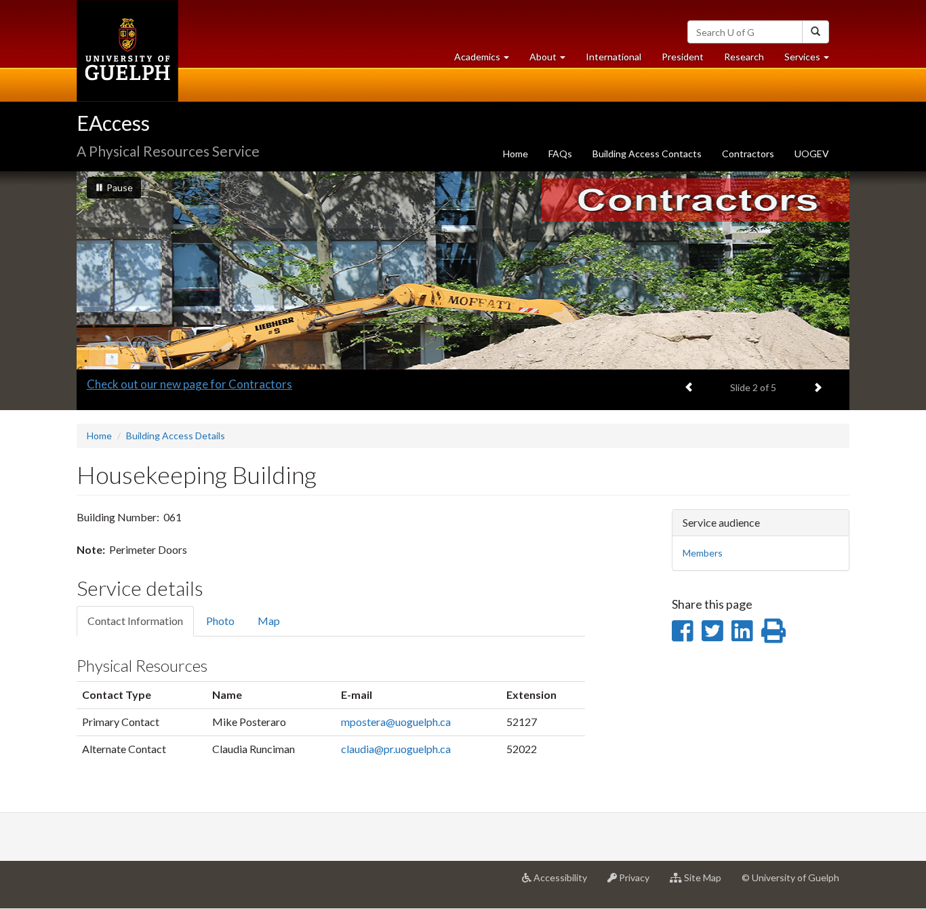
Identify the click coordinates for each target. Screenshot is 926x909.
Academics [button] (486, 60)
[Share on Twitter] (712, 630)
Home (515, 153)
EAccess (113, 122)
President (683, 56)
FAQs (560, 153)
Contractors (748, 153)
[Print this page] (773, 630)
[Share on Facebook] (682, 630)
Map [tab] (269, 620)
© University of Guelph (790, 877)
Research (749, 60)
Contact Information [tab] (135, 620)
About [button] (552, 60)
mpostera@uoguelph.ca (396, 721)
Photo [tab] (220, 620)
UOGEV (811, 153)
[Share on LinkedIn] (741, 630)
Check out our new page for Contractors (189, 384)
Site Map (706, 883)
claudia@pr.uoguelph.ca (396, 748)
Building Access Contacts (647, 153)
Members (703, 553)
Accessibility (564, 883)
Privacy (638, 883)
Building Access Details (175, 435)
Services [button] (811, 60)
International (613, 56)
